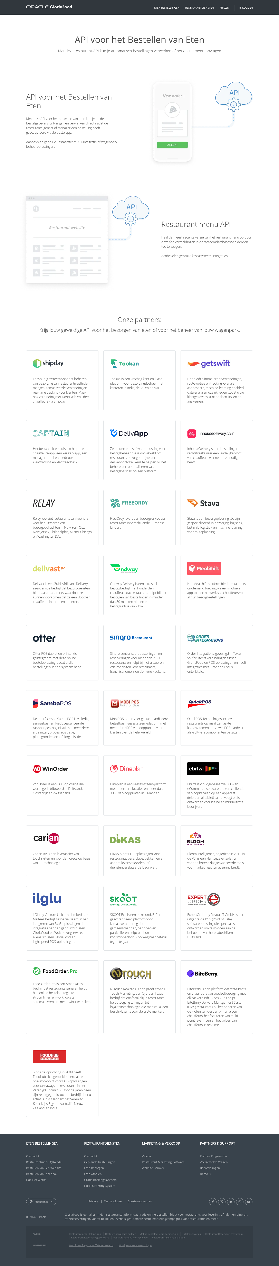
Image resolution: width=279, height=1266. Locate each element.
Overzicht (32, 1156)
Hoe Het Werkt (36, 1180)
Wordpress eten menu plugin (135, 1245)
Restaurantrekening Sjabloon (168, 1237)
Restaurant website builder (120, 1234)
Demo (204, 1174)
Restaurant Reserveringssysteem (224, 1234)
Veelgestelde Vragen (214, 1162)
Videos (146, 1156)
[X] (221, 1201)
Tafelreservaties (191, 1234)
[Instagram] (239, 1201)
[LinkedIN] (230, 1201)
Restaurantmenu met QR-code (130, 1237)
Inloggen (246, 7)
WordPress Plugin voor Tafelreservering (91, 1245)
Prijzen (224, 7)
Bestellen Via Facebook (41, 1174)
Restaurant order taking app (85, 1234)
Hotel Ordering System (99, 1186)
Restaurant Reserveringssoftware (90, 1237)
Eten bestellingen (167, 7)
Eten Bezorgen (94, 1168)
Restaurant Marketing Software (163, 1162)
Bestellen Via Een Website (43, 1168)
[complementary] (140, 1201)
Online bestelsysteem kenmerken (159, 1234)
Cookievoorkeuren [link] (140, 1201)
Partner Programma (213, 1156)
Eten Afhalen (93, 1174)
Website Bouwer (153, 1168)
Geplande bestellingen (99, 1162)
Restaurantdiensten (199, 7)
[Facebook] (213, 1201)
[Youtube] (248, 1201)
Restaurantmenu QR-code (44, 1162)
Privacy (93, 1201)
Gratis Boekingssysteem (100, 1180)
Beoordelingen (210, 1168)
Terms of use (113, 1201)
